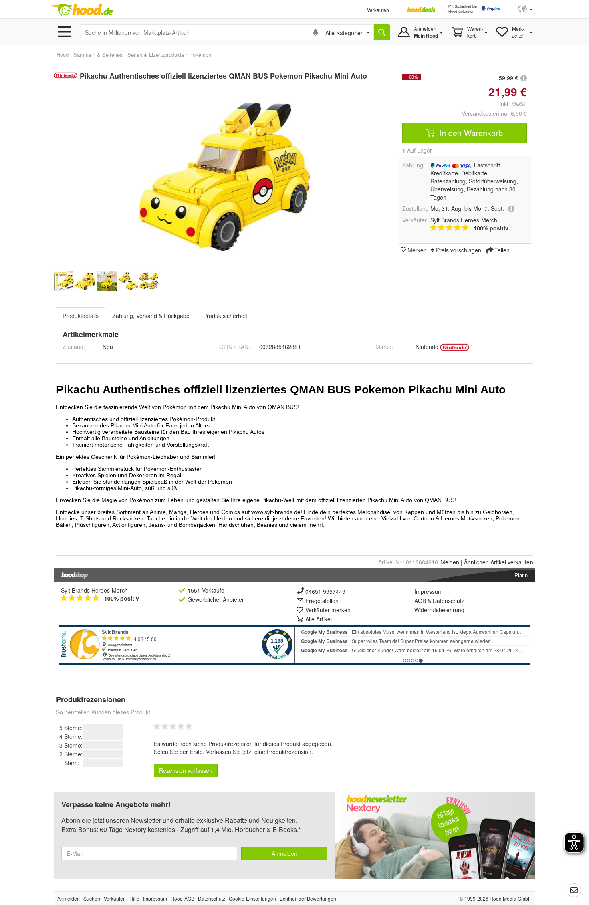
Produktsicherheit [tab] (225, 316)
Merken (417, 249)
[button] (525, 8)
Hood (62, 54)
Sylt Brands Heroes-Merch (94, 590)
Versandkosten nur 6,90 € (494, 113)
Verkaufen (378, 9)
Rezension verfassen (185, 770)
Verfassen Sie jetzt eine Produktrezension (258, 752)
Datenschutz (448, 601)
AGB (420, 601)
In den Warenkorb (470, 133)
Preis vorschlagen (458, 249)
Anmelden (284, 853)
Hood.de (81, 10)
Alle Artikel (318, 619)
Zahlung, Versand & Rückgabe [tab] (151, 316)
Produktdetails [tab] (81, 316)
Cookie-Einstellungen (252, 898)
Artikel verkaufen (498, 562)
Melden (449, 562)
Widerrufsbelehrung (439, 610)
